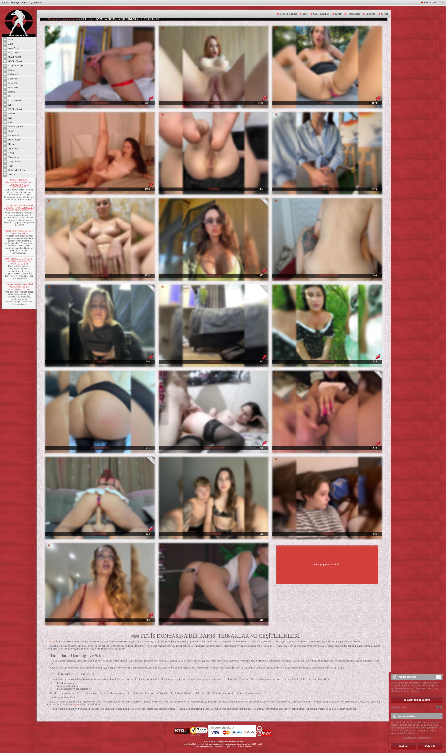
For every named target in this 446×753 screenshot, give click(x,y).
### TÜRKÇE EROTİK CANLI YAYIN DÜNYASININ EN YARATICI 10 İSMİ (19, 261)
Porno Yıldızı (14, 140)
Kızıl (10, 118)
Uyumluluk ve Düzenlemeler (231, 741)
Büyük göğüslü (15, 61)
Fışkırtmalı (13, 79)
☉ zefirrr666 (327, 533)
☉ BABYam (213, 189)
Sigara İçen (13, 148)
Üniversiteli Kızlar (16, 170)
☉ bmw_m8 (213, 103)
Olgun (11, 131)
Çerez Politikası (209, 741)
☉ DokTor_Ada (327, 189)
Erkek (338, 14)
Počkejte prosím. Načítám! (327, 564)
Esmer (11, 70)
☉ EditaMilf (100, 533)
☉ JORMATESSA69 (327, 275)
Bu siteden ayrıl (398, 707)
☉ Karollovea (213, 620)
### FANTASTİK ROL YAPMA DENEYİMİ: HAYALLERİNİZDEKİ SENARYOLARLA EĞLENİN (19, 208)
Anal (10, 39)
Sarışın (11, 144)
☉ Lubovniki (327, 361)
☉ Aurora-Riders (100, 275)
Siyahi (11, 153)
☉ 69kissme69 (213, 533)
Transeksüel (353, 14)
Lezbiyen (370, 14)
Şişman (12, 174)
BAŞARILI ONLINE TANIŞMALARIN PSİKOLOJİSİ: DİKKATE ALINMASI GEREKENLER (19, 184)
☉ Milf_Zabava (100, 620)
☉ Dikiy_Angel (214, 275)
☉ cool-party (213, 361)
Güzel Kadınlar (321, 14)
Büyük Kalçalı (14, 57)
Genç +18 (13, 83)
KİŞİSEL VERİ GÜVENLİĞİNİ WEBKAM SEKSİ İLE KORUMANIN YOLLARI (19, 287)
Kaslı (10, 96)
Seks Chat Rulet (288, 14)
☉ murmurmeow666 (213, 447)
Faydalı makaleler (69, 19)
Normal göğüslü (16, 126)
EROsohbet (52, 19)
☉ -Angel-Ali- (100, 361)
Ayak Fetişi (13, 48)
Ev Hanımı (13, 74)
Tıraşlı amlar (14, 161)
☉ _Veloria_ (327, 103)
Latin (10, 122)
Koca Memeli (14, 100)
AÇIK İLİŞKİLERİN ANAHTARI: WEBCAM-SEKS (19, 232)
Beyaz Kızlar (14, 52)
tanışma (75, 704)
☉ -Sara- (327, 447)
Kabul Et (430, 746)
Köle (10, 105)
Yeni (305, 14)
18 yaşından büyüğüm (417, 699)
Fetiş (52, 641)
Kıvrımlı (11, 113)
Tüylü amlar (14, 157)
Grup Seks (13, 87)
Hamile (11, 92)
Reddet (403, 746)
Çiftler (384, 14)
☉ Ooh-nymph (100, 189)
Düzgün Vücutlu (16, 65)
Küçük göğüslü (15, 109)
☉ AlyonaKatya (100, 103)
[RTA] (439, 707)
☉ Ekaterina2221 (100, 447)
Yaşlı (10, 166)
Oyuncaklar (13, 135)
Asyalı (11, 44)
